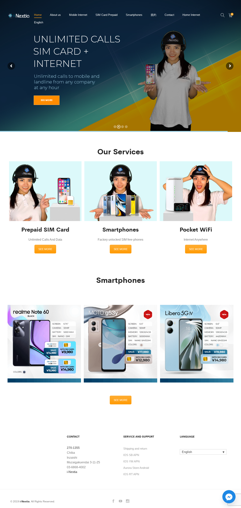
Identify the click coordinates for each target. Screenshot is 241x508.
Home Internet (191, 14)
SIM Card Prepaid (106, 14)
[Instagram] (127, 501)
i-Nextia (72, 472)
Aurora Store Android (136, 467)
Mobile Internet (78, 14)
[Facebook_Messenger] (229, 496)
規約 (153, 14)
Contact (169, 14)
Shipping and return (135, 448)
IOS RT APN (131, 474)
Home (38, 14)
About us (55, 14)
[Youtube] (120, 501)
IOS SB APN (131, 455)
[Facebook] (113, 501)
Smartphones (134, 14)
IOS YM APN (131, 461)
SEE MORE (45, 249)
